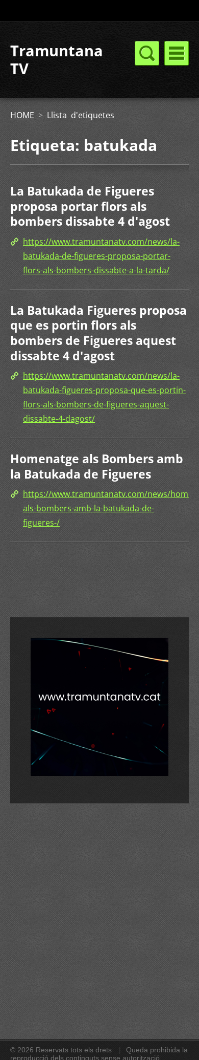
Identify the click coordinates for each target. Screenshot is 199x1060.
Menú (176, 53)
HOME (22, 115)
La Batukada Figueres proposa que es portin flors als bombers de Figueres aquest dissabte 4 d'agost (98, 333)
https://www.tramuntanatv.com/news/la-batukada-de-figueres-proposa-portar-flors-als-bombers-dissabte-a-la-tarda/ (101, 256)
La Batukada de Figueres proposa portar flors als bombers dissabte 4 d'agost (90, 206)
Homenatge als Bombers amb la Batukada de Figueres (96, 466)
